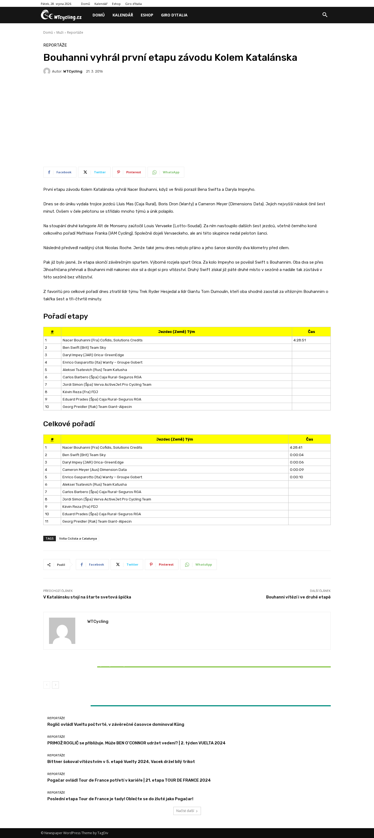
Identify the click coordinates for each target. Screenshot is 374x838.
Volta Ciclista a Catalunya (78, 538)
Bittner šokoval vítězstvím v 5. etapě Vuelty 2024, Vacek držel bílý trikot (90, 667)
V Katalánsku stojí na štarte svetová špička (87, 597)
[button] (325, 15)
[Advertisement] (187, 123)
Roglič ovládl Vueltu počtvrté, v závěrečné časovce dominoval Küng (115, 724)
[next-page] (55, 685)
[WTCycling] (47, 71)
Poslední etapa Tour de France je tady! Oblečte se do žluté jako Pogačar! (120, 798)
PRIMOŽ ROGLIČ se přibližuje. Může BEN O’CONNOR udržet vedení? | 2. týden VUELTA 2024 (136, 743)
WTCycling (72, 71)
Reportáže (75, 32)
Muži (60, 32)
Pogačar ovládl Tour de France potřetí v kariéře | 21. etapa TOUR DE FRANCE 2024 (129, 780)
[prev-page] (46, 685)
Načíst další (185, 810)
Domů (48, 32)
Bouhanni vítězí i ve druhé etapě (298, 597)
